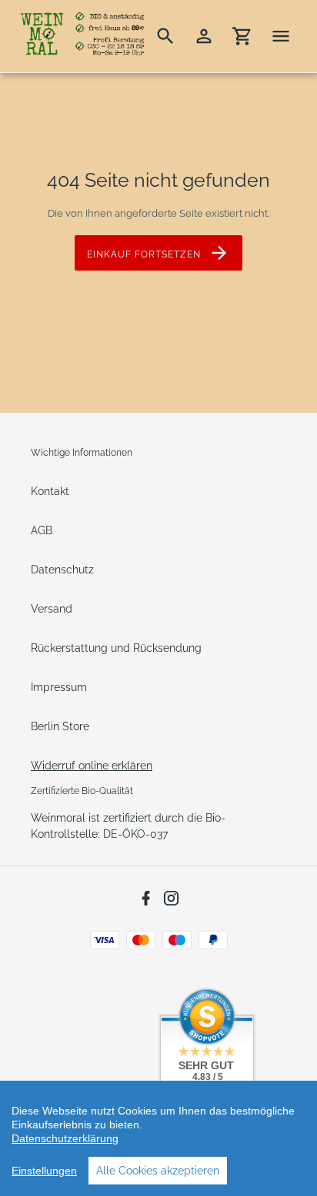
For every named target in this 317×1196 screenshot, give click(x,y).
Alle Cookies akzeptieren (157, 1170)
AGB (41, 530)
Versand (51, 609)
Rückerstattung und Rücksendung (116, 648)
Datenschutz (62, 569)
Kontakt (50, 491)
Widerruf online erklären (91, 765)
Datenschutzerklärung (65, 1138)
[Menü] (281, 36)
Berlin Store (60, 726)
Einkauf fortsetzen (143, 254)
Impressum (59, 687)
